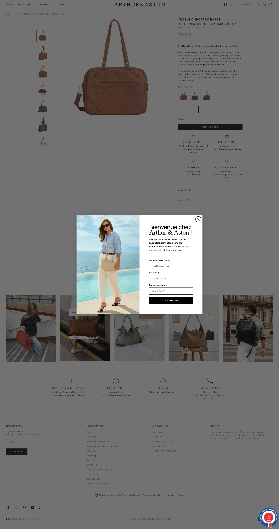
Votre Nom (154, 272)
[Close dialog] (198, 219)
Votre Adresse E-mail (159, 260)
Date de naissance (158, 285)
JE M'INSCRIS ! (171, 300)
